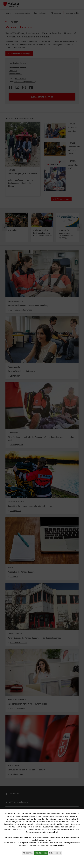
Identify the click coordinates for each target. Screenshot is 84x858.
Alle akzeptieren (41, 853)
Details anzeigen (55, 853)
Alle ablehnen (28, 853)
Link (56, 832)
